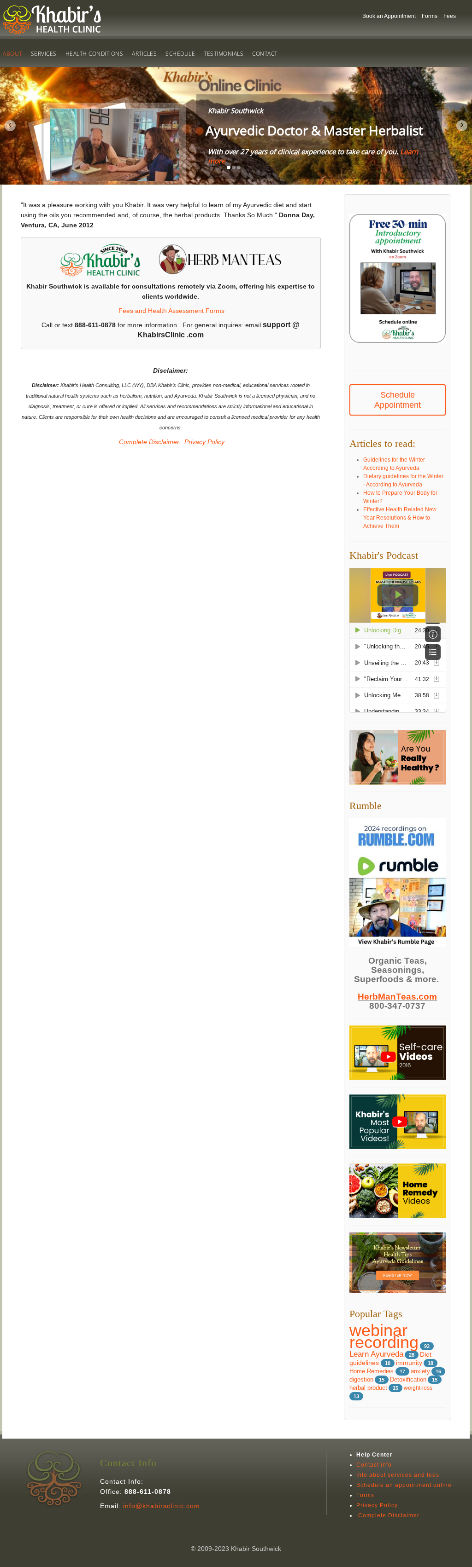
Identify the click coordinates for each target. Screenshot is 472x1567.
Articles (144, 54)
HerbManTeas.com (397, 996)
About (12, 54)
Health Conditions (94, 54)
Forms (429, 16)
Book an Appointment (389, 16)
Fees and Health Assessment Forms (171, 310)
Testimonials (223, 54)
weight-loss (418, 1388)
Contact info (374, 1465)
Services (44, 54)
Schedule (180, 54)
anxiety (420, 1371)
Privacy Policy (204, 441)
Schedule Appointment (397, 400)
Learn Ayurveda (376, 1354)
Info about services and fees (397, 1475)
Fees (449, 16)
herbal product (368, 1388)
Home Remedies (372, 1371)
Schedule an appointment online (404, 1485)
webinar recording (384, 1336)
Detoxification (408, 1379)
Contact (264, 54)
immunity (409, 1362)
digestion (361, 1379)
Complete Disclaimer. (149, 441)
